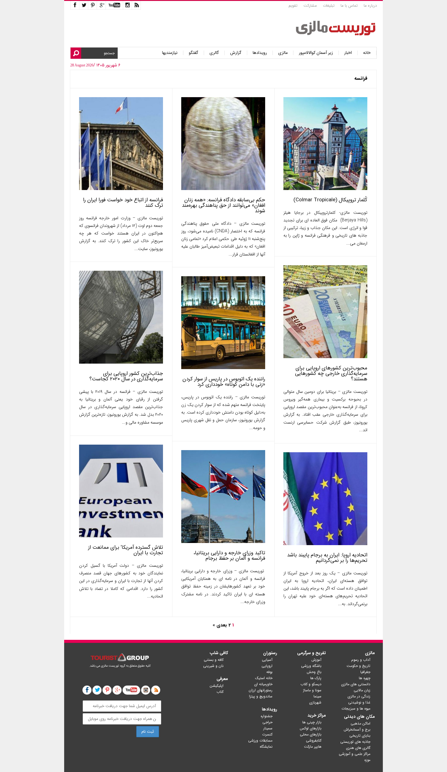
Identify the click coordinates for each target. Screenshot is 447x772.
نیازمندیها (170, 53)
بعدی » (220, 625)
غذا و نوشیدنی (359, 702)
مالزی (283, 53)
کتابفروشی (313, 740)
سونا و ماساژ (312, 690)
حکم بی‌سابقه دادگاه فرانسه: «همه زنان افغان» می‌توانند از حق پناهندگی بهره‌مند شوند (223, 205)
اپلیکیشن (217, 686)
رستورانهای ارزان (260, 690)
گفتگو (193, 53)
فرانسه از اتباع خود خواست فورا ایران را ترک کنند (123, 203)
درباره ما (370, 5)
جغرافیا (365, 672)
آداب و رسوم (360, 660)
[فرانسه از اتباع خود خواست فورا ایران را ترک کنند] (121, 188)
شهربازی (315, 702)
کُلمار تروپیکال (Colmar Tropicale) (330, 200)
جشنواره (266, 716)
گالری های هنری (358, 748)
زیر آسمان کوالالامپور (316, 53)
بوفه (269, 672)
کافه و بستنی (214, 660)
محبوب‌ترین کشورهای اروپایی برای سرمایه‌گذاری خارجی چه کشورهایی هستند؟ (331, 373)
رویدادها (260, 53)
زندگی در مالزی (359, 696)
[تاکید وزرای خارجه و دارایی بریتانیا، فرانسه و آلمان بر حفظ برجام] (223, 541)
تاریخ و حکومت (358, 666)
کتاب (220, 692)
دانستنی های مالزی (355, 684)
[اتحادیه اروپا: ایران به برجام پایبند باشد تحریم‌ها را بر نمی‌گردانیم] (325, 544)
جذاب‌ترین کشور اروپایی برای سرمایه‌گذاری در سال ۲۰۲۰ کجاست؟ (126, 376)
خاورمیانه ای (263, 684)
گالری (214, 53)
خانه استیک (263, 678)
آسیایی (267, 660)
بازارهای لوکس (310, 728)
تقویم (293, 5)
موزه (367, 760)
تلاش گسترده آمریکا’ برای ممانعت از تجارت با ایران (125, 550)
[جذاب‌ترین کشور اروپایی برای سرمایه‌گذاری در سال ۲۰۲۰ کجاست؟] (121, 362)
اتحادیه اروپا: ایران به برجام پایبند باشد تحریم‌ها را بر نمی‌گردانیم (327, 558)
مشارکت (310, 5)
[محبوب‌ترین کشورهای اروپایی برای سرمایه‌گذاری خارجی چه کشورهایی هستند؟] (325, 357)
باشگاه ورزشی (311, 666)
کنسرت (267, 734)
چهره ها (364, 678)
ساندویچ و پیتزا (260, 696)
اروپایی (267, 666)
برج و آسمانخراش (357, 729)
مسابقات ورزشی (260, 740)
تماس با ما (349, 5)
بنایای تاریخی (359, 736)
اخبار (348, 53)
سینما (317, 696)
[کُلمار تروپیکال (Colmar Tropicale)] (325, 188)
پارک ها (315, 678)
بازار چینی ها (311, 722)
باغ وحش (314, 672)
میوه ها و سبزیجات (355, 708)
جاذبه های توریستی (355, 742)
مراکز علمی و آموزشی (354, 754)
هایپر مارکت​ (312, 746)
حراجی (267, 722)
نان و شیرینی (213, 666)
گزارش (235, 53)
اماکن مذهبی (360, 723)
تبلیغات (328, 5)
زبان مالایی (362, 690)
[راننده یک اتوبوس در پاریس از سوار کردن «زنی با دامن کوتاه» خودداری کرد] (223, 368)
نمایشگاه (266, 746)
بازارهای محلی (310, 734)
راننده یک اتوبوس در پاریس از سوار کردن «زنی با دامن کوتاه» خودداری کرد (223, 382)
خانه (367, 53)
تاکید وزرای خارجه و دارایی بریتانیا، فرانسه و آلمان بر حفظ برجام (229, 555)
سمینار (267, 728)
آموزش (316, 660)
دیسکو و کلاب (310, 684)
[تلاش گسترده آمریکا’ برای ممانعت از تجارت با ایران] (121, 536)
